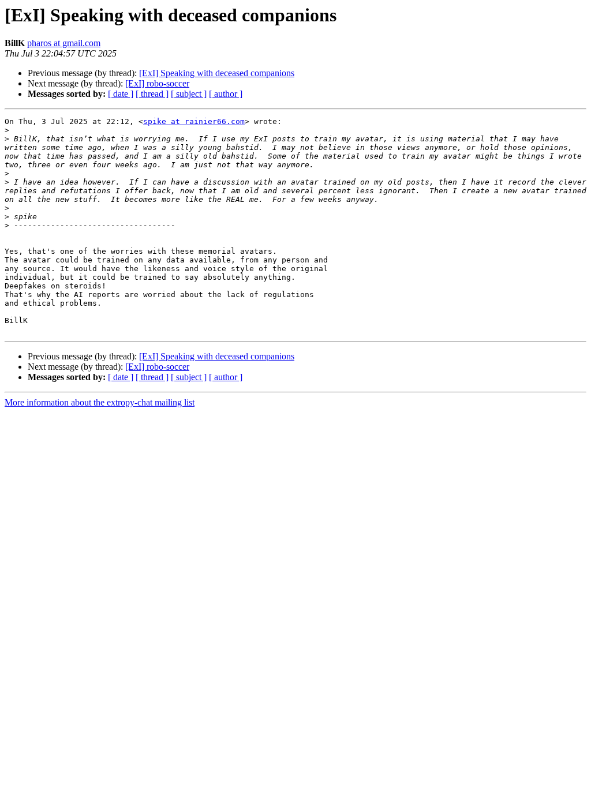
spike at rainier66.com (194, 121)
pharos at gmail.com (63, 43)
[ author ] (225, 94)
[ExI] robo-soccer (157, 83)
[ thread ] (152, 94)
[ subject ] (189, 94)
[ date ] (120, 94)
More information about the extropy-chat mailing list (99, 402)
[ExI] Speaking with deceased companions (216, 73)
